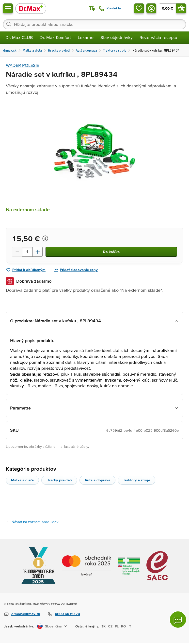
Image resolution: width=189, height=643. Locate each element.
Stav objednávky (116, 37)
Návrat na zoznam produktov (35, 522)
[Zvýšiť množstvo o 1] (38, 252)
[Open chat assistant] (178, 619)
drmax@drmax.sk (25, 614)
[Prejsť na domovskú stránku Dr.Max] (30, 8)
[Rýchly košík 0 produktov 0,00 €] (181, 8)
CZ (110, 626)
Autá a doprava (97, 480)
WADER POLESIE (22, 65)
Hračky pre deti (59, 480)
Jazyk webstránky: (19, 626)
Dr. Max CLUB (19, 37)
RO (123, 626)
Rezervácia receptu (158, 37)
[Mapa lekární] (92, 8)
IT (129, 626)
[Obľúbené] (139, 8)
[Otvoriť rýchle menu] (8, 8)
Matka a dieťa (22, 480)
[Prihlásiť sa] (151, 8)
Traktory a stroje (136, 480)
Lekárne (86, 37)
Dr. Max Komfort (55, 37)
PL (117, 626)
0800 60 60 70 (67, 614)
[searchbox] (94, 24)
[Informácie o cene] (45, 238)
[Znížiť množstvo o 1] (17, 252)
